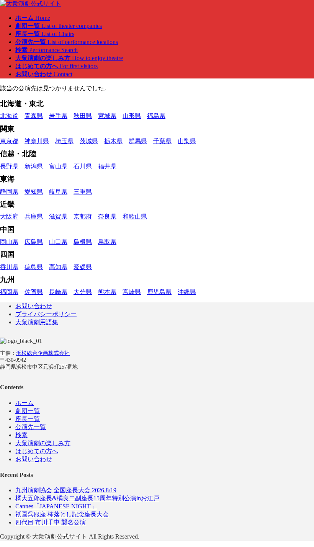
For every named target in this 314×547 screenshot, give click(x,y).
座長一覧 (27, 419)
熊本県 (107, 292)
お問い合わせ (33, 306)
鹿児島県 (159, 292)
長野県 (9, 166)
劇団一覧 (27, 411)
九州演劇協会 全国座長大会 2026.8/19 (65, 490)
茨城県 (89, 141)
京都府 (83, 216)
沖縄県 (187, 292)
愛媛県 (83, 267)
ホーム (24, 403)
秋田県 (83, 116)
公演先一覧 (30, 427)
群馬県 (138, 141)
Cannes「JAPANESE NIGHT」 (56, 506)
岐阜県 (58, 191)
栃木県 (113, 141)
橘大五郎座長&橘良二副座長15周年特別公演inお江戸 (87, 498)
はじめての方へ (36, 451)
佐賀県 (34, 292)
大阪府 (9, 216)
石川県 (83, 166)
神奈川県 (37, 141)
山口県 (58, 241)
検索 (21, 435)
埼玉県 (64, 141)
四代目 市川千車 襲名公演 (50, 522)
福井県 (107, 166)
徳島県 (34, 267)
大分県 (83, 292)
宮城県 (107, 116)
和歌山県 (135, 216)
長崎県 (58, 292)
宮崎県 (132, 292)
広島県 (34, 241)
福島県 (156, 116)
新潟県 (34, 166)
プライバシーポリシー (46, 314)
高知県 (58, 267)
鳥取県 (107, 241)
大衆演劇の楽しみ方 (42, 443)
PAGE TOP (300, 522)
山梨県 (187, 141)
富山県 (58, 166)
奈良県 (107, 216)
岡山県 (9, 241)
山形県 (132, 116)
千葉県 (162, 141)
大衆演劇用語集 (36, 322)
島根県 (83, 241)
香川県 (9, 267)
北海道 (9, 116)
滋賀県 (58, 216)
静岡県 (9, 191)
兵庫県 (34, 216)
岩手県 (58, 116)
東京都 (9, 141)
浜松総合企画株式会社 (43, 353)
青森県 (34, 116)
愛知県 (34, 191)
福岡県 (9, 292)
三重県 (83, 191)
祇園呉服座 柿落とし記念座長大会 (62, 514)
